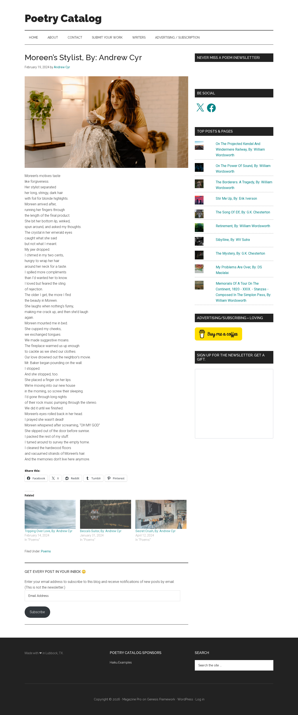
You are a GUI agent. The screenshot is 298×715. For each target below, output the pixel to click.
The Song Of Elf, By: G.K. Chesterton (243, 212)
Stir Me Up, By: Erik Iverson (236, 198)
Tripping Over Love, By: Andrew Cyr (48, 531)
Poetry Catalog (63, 18)
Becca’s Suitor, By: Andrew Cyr (101, 531)
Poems (46, 551)
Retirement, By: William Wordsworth (243, 226)
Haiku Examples (121, 662)
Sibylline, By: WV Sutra (233, 240)
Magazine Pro (132, 699)
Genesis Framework (161, 699)
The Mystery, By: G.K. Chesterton (240, 253)
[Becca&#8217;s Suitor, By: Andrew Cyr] (105, 514)
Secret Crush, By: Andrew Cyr (155, 531)
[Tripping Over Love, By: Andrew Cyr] (50, 514)
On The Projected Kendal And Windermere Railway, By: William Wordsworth (240, 149)
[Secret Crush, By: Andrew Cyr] (161, 514)
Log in (199, 699)
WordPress (185, 699)
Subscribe (37, 612)
